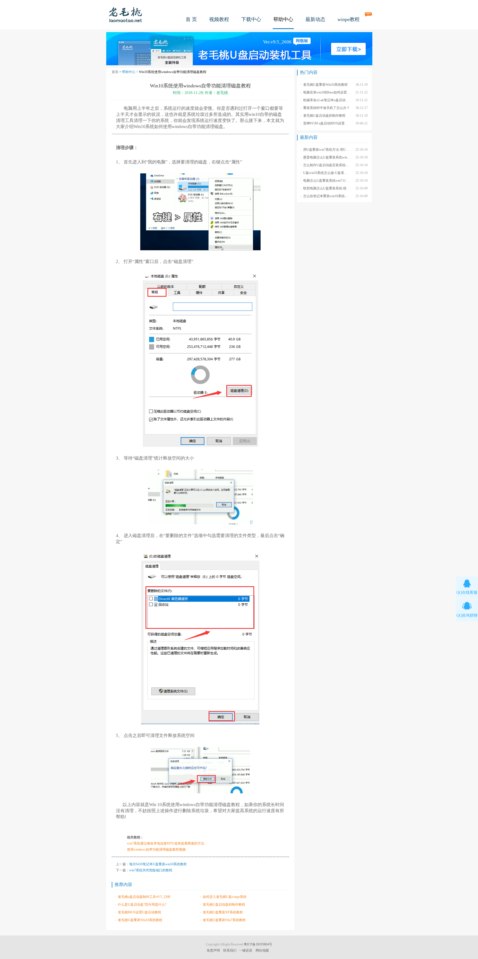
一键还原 (245, 950)
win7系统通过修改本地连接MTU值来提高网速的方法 (165, 843)
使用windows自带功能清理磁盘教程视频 (156, 849)
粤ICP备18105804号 (258, 944)
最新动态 (315, 19)
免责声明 (213, 950)
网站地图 (262, 950)
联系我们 (230, 950)
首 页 (191, 19)
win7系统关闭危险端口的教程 (150, 870)
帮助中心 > (130, 72)
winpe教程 (348, 19)
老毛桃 (125, 14)
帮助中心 (283, 19)
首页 (115, 72)
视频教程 (219, 19)
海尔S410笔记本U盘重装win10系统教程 (158, 864)
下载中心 (251, 19)
